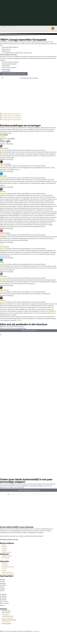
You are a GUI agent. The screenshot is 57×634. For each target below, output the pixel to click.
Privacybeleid (35, 631)
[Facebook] (1, 626)
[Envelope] (9, 626)
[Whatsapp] (17, 626)
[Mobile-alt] (13, 626)
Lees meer (19, 320)
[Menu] (53, 28)
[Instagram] (5, 626)
